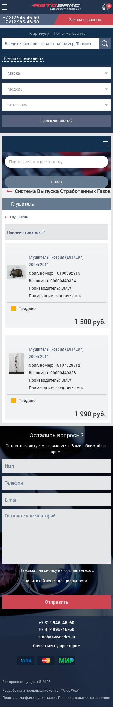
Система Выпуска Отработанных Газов (63, 191)
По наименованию (70, 33)
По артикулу (38, 33)
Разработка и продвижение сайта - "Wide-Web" (40, 690)
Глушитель (22, 204)
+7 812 (21, 17)
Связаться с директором (56, 645)
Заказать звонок (85, 19)
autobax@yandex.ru (56, 637)
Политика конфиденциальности (28, 697)
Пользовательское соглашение (84, 697)
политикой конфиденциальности (56, 580)
